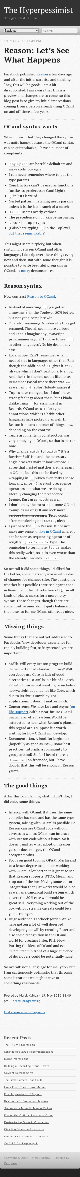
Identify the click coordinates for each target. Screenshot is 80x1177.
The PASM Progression (19, 1045)
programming (31, 1001)
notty (25, 270)
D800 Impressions (16, 1059)
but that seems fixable (26, 233)
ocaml (17, 1001)
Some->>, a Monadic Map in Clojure (28, 1108)
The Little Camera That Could (23, 1080)
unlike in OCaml (48, 531)
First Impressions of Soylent (23, 1094)
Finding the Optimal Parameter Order (28, 1115)
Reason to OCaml (41, 296)
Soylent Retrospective (18, 1073)
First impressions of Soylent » (24, 1012)
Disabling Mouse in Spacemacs (24, 1129)
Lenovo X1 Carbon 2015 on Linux (26, 1136)
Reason (42, 74)
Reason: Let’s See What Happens (26, 1101)
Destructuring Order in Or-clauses (26, 1122)
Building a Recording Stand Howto (27, 1066)
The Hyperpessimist (38, 10)
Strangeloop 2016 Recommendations (28, 1052)
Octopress (10, 1163)
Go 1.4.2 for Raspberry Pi (21, 1143)
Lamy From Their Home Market (25, 1087)
